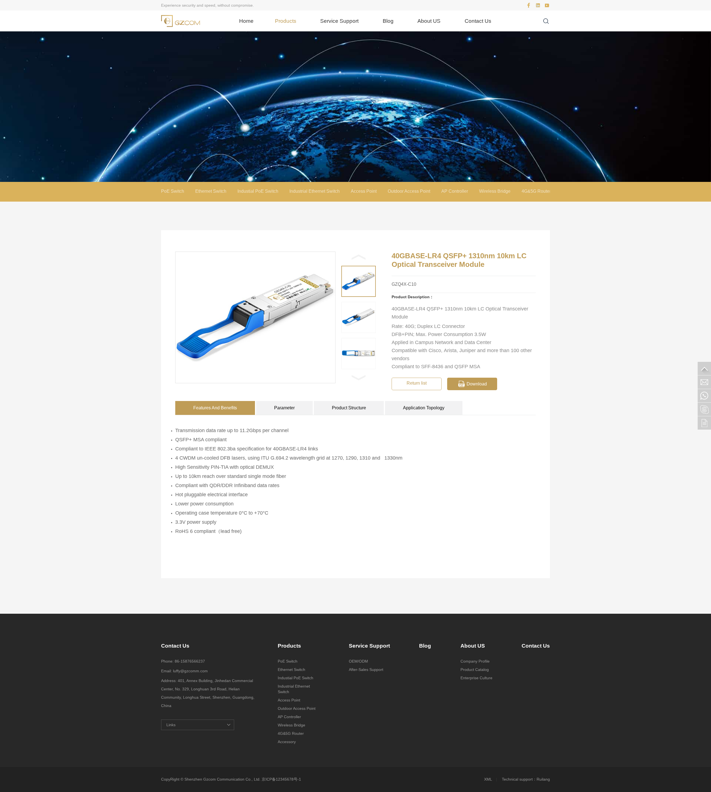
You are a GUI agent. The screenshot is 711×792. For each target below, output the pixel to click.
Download (477, 384)
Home (246, 21)
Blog (388, 21)
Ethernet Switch (210, 191)
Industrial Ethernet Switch (314, 191)
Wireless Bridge (494, 191)
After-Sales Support (366, 669)
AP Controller (454, 191)
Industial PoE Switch (257, 191)
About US (428, 21)
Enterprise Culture (476, 678)
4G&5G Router (536, 191)
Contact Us (478, 21)
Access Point (364, 191)
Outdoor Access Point (409, 191)
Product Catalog (474, 669)
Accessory (287, 742)
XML (488, 779)
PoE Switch (172, 191)
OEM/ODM (358, 661)
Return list (417, 383)
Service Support (339, 21)
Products (285, 21)
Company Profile (475, 661)
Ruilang (543, 779)
